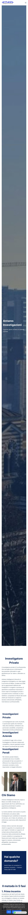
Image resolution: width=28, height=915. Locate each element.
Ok (9, 912)
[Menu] (25, 2)
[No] (26, 909)
